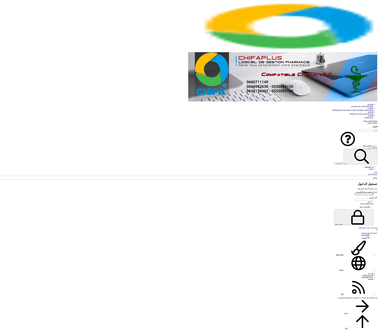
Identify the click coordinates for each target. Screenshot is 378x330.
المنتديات (370, 104)
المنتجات (370, 112)
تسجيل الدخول (372, 174)
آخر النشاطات (336, 110)
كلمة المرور (373, 197)
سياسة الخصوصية (367, 277)
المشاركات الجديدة (367, 106)
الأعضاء (370, 115)
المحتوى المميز (368, 110)
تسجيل (371, 169)
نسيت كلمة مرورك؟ (366, 203)
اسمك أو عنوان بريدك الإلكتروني (367, 192)
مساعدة (370, 279)
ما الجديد (370, 108)
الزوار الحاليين (368, 117)
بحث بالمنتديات (356, 106)
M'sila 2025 (340, 255)
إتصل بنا (370, 273)
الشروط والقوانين (367, 275)
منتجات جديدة (346, 110)
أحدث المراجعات (367, 114)
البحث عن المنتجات (355, 114)
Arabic (341, 270)
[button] (348, 146)
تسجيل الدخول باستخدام (369, 233)
